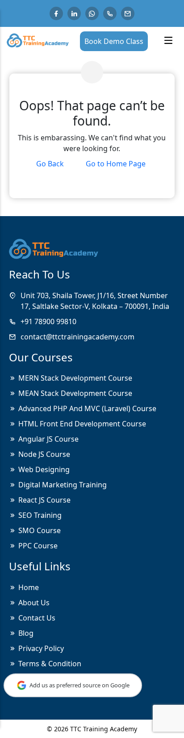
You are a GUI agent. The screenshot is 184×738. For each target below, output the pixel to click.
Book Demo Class (113, 41)
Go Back (50, 164)
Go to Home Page (116, 164)
